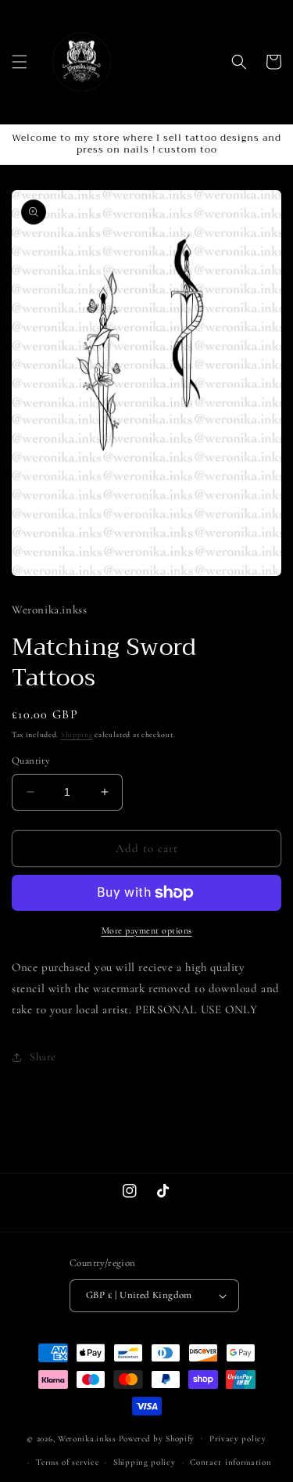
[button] (19, 62)
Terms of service (67, 1462)
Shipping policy (144, 1462)
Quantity (31, 760)
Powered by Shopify (157, 1438)
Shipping (77, 734)
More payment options (147, 930)
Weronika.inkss (87, 1438)
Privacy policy (237, 1438)
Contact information (230, 1462)
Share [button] (43, 1056)
